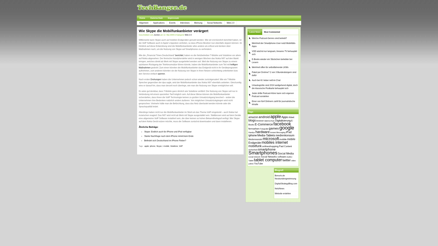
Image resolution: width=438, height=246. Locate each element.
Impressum (173, 18)
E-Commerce (264, 124)
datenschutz (269, 121)
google (286, 128)
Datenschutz (156, 18)
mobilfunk (255, 146)
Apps (284, 117)
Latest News (254, 32)
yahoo (251, 164)
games (274, 128)
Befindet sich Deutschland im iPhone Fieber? (165, 140)
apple (146, 146)
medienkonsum (285, 135)
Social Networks (214, 23)
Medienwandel (255, 139)
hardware (262, 132)
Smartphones (262, 152)
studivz (289, 157)
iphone (152, 146)
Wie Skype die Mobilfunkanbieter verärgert (173, 31)
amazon (253, 117)
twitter (286, 160)
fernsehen (253, 128)
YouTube (258, 163)
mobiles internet (275, 142)
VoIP (181, 146)
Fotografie (264, 129)
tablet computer (268, 160)
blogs (252, 120)
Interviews (185, 23)
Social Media (286, 153)
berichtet (179, 55)
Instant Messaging (277, 132)
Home (142, 18)
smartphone (267, 149)
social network (254, 157)
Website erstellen (283, 193)
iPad (289, 132)
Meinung (198, 23)
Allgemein (144, 23)
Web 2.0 (230, 23)
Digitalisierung (283, 120)
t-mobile (166, 146)
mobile (283, 139)
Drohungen (156, 79)
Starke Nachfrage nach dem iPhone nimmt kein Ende (169, 136)
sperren (161, 74)
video (293, 161)
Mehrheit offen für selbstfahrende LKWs (270, 67)
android (264, 117)
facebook (282, 123)
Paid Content (285, 146)
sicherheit (252, 150)
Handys (251, 132)
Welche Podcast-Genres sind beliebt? (269, 38)
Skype (159, 146)
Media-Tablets (266, 135)
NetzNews (279, 188)
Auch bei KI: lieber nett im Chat (266, 80)
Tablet (250, 161)
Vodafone (174, 146)
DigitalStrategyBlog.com (286, 183)
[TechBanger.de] (170, 8)
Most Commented (272, 32)
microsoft (271, 138)
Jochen (157, 35)
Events (172, 23)
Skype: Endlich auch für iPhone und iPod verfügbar (168, 132)
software (282, 156)
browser (260, 121)
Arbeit (291, 117)
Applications (159, 23)
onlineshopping (270, 146)
